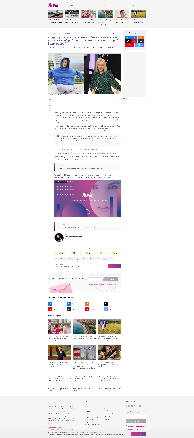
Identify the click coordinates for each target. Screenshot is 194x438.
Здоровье (112, 6)
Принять (138, 434)
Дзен (73, 309)
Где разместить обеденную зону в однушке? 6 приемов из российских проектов (109, 378)
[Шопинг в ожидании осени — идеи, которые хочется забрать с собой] (109, 352)
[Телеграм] (128, 37)
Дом (105, 6)
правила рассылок (94, 286)
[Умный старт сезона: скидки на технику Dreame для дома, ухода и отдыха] (72, 14)
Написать (116, 266)
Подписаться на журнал (56, 427)
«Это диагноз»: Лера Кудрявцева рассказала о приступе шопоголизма (79, 168)
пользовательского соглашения (96, 284)
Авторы (87, 415)
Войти (142, 6)
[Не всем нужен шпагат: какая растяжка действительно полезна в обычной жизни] (55, 14)
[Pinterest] (129, 45)
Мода (73, 6)
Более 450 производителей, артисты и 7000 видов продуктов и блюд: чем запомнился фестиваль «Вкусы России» (84, 366)
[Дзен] (141, 41)
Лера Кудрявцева (70, 113)
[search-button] (136, 6)
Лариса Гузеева (95, 259)
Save (50, 91)
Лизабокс (121, 6)
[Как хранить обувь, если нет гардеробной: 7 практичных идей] (59, 384)
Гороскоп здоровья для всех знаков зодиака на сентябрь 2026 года (58, 364)
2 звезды (111, 33)
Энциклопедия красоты (109, 410)
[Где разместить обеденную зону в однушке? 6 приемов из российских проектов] (109, 373)
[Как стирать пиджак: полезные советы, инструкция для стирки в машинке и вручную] (59, 373)
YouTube (55, 309)
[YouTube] (134, 41)
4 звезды (114, 33)
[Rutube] (128, 41)
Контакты (88, 412)
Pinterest (92, 309)
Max (110, 309)
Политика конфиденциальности (92, 423)
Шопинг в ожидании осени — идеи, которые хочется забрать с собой (109, 364)
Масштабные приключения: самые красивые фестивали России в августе (137, 21)
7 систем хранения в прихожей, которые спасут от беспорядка (109, 388)
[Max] (139, 45)
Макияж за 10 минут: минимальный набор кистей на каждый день (80, 227)
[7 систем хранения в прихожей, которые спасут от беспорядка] (109, 384)
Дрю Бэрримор (108, 259)
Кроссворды (108, 416)
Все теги (107, 419)
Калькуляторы (109, 413)
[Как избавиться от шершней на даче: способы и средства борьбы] (84, 384)
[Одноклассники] (141, 37)
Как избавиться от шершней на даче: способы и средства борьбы (84, 389)
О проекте (88, 406)
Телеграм (56, 303)
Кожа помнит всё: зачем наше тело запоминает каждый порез (122, 20)
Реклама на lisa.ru (127, 98)
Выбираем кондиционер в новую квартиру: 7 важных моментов (82, 378)
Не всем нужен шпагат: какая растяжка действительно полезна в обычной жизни (55, 21)
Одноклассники (94, 303)
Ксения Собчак (111, 153)
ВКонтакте (75, 303)
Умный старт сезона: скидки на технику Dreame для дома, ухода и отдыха (71, 21)
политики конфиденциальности (110, 284)
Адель (109, 175)
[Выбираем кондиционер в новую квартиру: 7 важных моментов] (84, 373)
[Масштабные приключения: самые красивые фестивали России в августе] (138, 14)
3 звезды (112, 33)
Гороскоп (99, 6)
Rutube (111, 303)
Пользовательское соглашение (91, 418)
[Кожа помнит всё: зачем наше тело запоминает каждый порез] (122, 14)
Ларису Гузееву (102, 128)
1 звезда (109, 33)
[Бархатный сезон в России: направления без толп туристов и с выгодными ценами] (105, 14)
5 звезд (115, 33)
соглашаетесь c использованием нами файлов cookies (84, 434)
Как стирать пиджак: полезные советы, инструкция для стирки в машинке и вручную (59, 378)
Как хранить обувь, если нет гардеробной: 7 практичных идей (58, 389)
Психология (89, 6)
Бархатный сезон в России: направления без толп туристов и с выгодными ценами (105, 21)
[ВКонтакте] (134, 37)
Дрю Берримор (80, 177)
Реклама (88, 409)
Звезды (67, 6)
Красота (80, 6)
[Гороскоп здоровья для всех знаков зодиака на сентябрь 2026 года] (59, 352)
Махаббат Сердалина (54, 33)
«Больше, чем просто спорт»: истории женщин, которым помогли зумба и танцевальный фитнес (88, 21)
